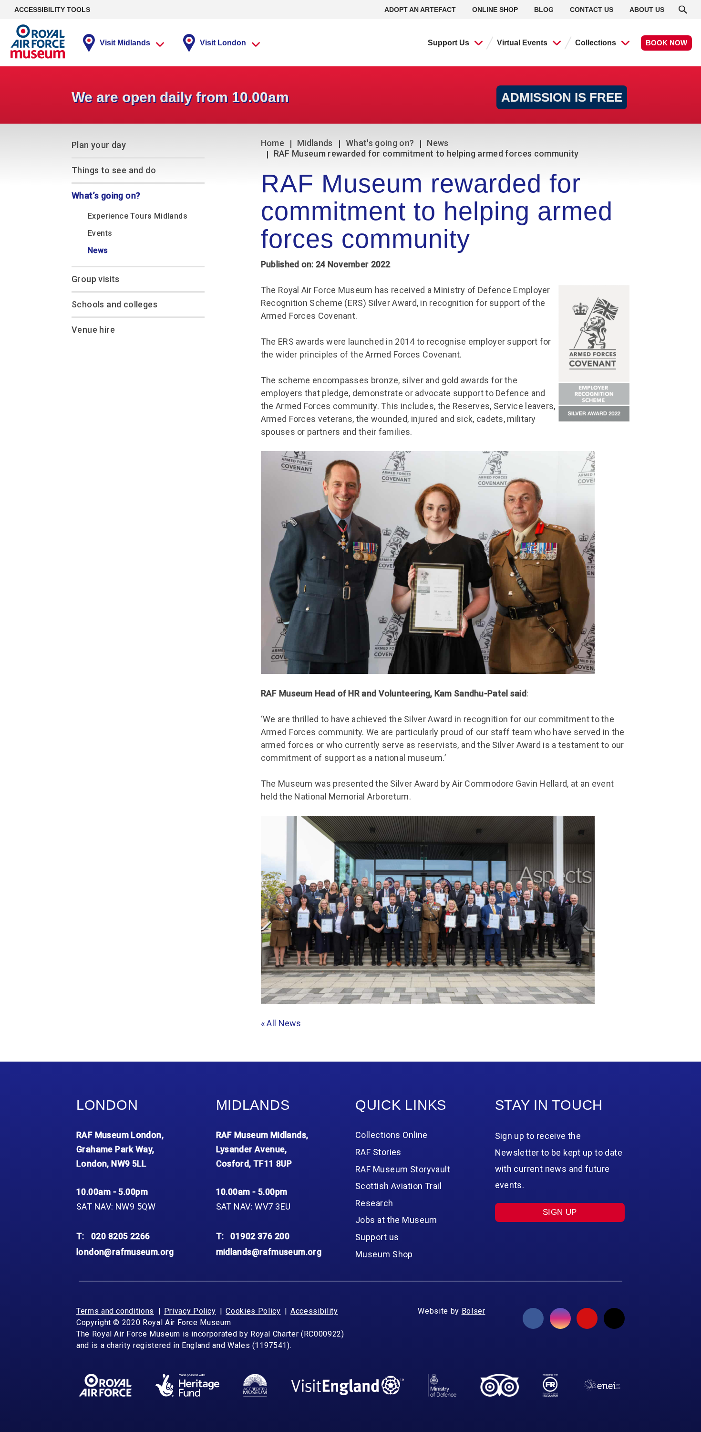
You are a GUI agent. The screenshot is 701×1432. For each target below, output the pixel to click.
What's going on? (380, 143)
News (437, 143)
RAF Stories (378, 1152)
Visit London (223, 43)
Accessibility (314, 1311)
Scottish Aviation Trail (398, 1186)
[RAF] (105, 1385)
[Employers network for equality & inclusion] (602, 1385)
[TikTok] (614, 1318)
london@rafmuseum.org (125, 1252)
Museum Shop (384, 1254)
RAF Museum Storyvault (402, 1169)
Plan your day (99, 145)
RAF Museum (37, 41)
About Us (646, 9)
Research (374, 1203)
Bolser (473, 1311)
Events (100, 233)
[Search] (683, 9)
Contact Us (591, 9)
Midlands (315, 143)
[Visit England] (347, 1385)
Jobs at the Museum (396, 1220)
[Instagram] (560, 1318)
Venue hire (93, 330)
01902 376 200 (259, 1236)
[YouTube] (587, 1318)
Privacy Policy (190, 1311)
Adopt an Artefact (420, 9)
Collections (595, 43)
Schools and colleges (114, 304)
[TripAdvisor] (499, 1385)
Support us (377, 1237)
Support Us (448, 43)
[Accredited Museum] (255, 1385)
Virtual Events (522, 43)
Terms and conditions (115, 1311)
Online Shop (495, 9)
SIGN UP (560, 1212)
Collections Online (391, 1135)
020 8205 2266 (120, 1236)
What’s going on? (106, 195)
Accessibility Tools (52, 9)
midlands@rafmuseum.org (269, 1252)
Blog (544, 9)
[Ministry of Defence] (442, 1385)
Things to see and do (114, 170)
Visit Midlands (125, 43)
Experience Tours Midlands (137, 216)
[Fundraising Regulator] (550, 1385)
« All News (281, 1023)
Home (272, 143)
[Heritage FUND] (187, 1385)
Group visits (96, 279)
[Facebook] (533, 1318)
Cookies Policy (253, 1311)
